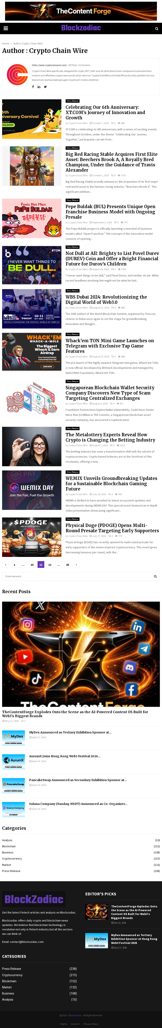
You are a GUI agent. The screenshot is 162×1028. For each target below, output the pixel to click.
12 (49, 565)
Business (8, 852)
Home (63, 1023)
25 (67, 565)
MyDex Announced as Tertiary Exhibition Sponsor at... (70, 732)
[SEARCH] (155, 576)
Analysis (7, 840)
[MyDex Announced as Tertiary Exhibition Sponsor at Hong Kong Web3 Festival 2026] (13, 738)
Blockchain (9, 846)
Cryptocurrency (12, 858)
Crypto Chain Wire (32, 43)
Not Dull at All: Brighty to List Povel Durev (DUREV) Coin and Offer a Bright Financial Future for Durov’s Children (112, 259)
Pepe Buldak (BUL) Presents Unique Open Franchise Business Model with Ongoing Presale (110, 212)
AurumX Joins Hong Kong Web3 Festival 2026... (64, 756)
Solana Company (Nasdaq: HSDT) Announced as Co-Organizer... (78, 804)
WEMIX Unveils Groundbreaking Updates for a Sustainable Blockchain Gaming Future (111, 484)
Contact (75, 1023)
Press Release (72, 101)
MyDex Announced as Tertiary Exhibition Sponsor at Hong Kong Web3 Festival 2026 (134, 938)
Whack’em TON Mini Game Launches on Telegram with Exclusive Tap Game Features (110, 346)
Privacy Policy (91, 1023)
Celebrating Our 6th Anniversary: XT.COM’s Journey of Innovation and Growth (105, 112)
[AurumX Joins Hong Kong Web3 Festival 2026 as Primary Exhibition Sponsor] (13, 761)
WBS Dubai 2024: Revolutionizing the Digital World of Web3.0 (106, 299)
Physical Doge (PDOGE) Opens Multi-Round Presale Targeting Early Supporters (112, 528)
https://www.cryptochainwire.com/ (49, 65)
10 (32, 565)
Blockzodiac (81, 28)
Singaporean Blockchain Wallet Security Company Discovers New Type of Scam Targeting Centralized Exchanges (110, 393)
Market (6, 865)
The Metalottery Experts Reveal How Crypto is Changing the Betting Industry (110, 437)
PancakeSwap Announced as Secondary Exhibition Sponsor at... (78, 780)
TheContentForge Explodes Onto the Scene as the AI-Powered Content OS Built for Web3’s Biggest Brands (75, 714)
